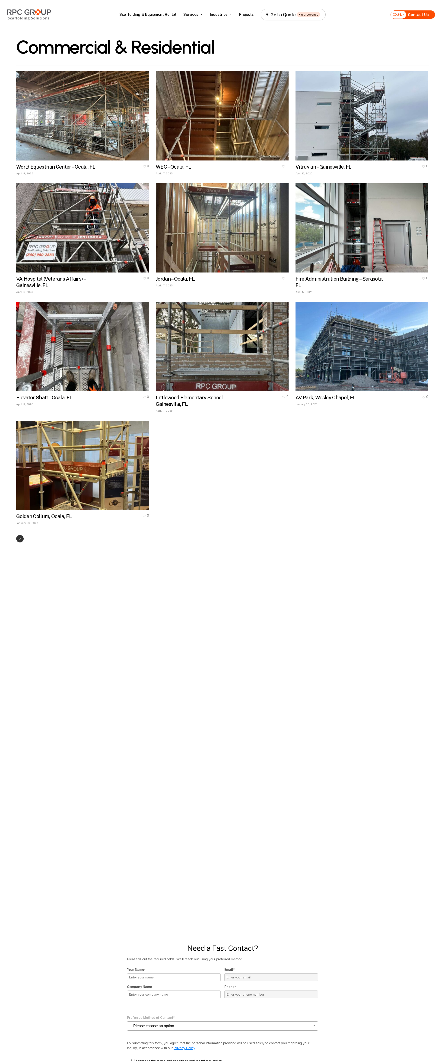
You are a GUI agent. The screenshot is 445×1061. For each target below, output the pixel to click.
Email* (229, 969)
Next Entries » (20, 538)
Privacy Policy (184, 1048)
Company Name (139, 987)
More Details (95, 111)
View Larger (69, 111)
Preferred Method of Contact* (151, 1017)
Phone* (230, 987)
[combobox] (222, 1026)
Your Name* (136, 969)
